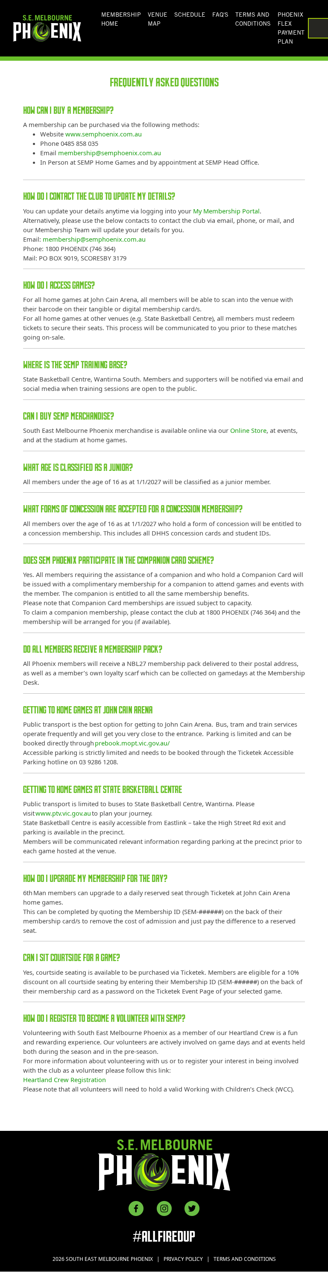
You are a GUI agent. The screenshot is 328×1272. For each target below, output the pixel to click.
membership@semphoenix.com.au (109, 152)
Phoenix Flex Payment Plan (291, 28)
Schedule (189, 14)
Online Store (248, 430)
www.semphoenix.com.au (103, 134)
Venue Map (157, 19)
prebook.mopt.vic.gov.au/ (132, 743)
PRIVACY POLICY (183, 1259)
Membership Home (121, 19)
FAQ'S (220, 14)
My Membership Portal (226, 211)
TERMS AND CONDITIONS (245, 1259)
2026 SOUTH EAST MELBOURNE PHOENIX (103, 1259)
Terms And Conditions (253, 19)
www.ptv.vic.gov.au (63, 813)
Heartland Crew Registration (64, 1079)
